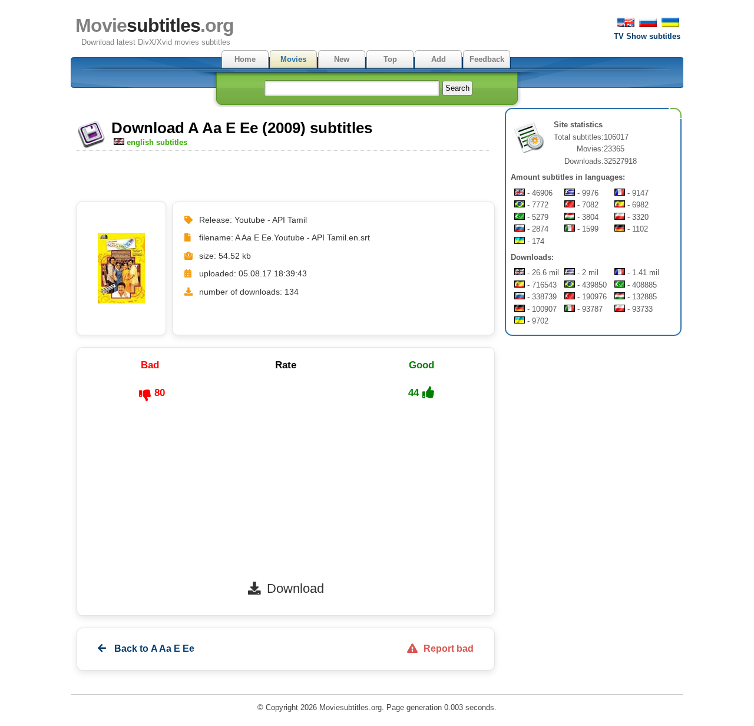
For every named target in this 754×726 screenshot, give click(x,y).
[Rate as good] (428, 392)
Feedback (486, 59)
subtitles (154, 25)
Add (438, 59)
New (341, 59)
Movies (293, 59)
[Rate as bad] (144, 395)
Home (245, 59)
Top (390, 59)
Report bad (449, 649)
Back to (153, 649)
